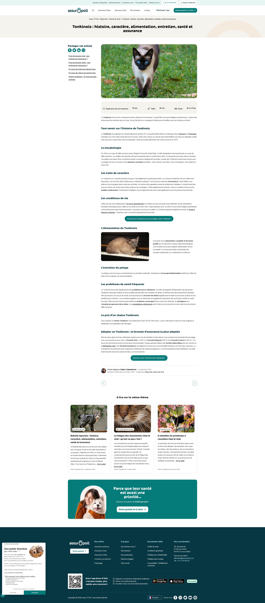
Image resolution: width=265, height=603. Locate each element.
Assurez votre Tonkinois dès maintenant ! (149, 358)
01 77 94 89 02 (184, 561)
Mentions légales (127, 559)
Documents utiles (141, 3)
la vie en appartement (135, 204)
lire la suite (101, 464)
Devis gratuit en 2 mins (131, 509)
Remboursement (114, 3)
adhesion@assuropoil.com (184, 558)
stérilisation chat (109, 346)
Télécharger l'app (162, 10)
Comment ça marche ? (102, 559)
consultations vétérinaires (142, 304)
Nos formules (135, 10)
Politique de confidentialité (157, 555)
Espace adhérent (188, 3)
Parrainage (98, 563)
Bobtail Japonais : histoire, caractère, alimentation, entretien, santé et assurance (88, 439)
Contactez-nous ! (128, 3)
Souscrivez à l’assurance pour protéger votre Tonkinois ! (149, 219)
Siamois (182, 134)
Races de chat (114, 19)
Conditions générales (155, 551)
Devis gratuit (78, 551)
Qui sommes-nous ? (128, 547)
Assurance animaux (101, 547)
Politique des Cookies (155, 559)
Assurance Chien (104, 10)
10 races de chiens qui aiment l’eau (82, 73)
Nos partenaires (127, 555)
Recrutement (126, 551)
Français (155, 597)
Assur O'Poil (93, 19)
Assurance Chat (120, 10)
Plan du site (125, 563)
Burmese (192, 134)
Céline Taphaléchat (128, 369)
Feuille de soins (154, 3)
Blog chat (103, 19)
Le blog (147, 10)
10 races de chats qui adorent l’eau (82, 69)
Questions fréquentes (100, 3)
